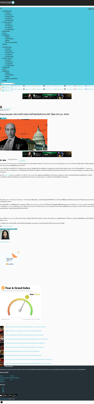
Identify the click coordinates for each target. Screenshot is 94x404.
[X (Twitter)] (3, 389)
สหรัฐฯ (15, 229)
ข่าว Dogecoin (8, 18)
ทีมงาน (1, 376)
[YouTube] (5, 160)
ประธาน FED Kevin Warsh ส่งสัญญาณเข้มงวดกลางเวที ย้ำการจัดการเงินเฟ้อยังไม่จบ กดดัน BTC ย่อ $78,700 (28, 363)
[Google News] (12, 160)
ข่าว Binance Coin (9, 16)
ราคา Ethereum (9, 26)
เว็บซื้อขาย (7, 37)
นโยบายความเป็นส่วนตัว (5, 378)
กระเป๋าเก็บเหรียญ (9, 39)
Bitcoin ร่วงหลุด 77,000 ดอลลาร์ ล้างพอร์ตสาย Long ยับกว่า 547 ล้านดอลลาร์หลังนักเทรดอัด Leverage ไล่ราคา (28, 359)
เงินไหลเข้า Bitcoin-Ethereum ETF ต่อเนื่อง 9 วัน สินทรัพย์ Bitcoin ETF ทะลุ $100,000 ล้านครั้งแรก (25, 327)
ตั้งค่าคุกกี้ (2, 381)
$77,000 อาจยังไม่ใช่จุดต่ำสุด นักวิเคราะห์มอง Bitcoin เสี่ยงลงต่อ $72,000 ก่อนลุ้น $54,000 (24, 335)
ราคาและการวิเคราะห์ (7, 22)
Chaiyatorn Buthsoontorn (6, 108)
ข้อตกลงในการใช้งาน (14, 378)
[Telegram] (4, 160)
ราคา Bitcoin (8, 24)
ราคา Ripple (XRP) (9, 29)
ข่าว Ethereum (8, 15)
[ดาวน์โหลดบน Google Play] (13, 395)
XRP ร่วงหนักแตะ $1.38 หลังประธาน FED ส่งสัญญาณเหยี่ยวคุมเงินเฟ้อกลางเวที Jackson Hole (24, 347)
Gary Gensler (9, 229)
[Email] (3, 392)
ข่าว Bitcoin (8, 13)
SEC (13, 229)
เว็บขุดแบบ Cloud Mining (11, 42)
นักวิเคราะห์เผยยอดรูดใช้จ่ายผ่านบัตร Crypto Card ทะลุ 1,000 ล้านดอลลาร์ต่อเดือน (22, 351)
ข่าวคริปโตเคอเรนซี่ (7, 11)
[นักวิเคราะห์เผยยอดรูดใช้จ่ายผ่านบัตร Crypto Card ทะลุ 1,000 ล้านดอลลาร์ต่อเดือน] (2, 352)
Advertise (2, 379)
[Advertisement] (47, 188)
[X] (2, 160)
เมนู (1, 8)
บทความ (5, 33)
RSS (11, 379)
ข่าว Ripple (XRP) (9, 20)
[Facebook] (1, 160)
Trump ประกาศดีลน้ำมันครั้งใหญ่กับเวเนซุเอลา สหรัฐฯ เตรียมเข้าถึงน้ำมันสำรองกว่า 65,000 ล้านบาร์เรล (26, 339)
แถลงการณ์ (7, 175)
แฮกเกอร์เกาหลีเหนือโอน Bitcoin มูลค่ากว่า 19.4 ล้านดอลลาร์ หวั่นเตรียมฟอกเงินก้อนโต (23, 355)
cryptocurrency (3, 229)
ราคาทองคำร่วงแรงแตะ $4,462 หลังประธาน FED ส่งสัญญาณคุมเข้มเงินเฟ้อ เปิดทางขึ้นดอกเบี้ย (25, 343)
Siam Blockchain (3, 398)
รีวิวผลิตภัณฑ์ (6, 35)
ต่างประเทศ (3, 118)
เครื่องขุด (7, 40)
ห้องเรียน (5, 44)
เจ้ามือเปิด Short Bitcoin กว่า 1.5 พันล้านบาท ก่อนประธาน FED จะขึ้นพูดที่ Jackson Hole (23, 331)
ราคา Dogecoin (9, 28)
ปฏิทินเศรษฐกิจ (6, 31)
